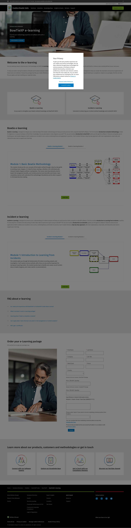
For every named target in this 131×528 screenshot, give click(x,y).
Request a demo (118, 8)
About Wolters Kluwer (13, 495)
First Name (69, 350)
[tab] (55, 146)
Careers (48, 498)
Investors (48, 501)
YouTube (111, 498)
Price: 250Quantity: (72, 390)
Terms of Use (10, 521)
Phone (88, 363)
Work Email (70, 363)
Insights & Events (58, 8)
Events (9, 501)
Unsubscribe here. (71, 422)
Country (69, 370)
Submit (71, 430)
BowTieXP (44, 488)
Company (69, 356)
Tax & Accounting (31, 501)
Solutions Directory (18, 488)
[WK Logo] (13, 517)
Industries (40, 8)
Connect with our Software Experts (21, 469)
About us (68, 498)
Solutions (33, 8)
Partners (67, 8)
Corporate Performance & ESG (35, 504)
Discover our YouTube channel (109, 468)
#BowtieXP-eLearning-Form (65, 197)
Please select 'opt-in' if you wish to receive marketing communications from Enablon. (86, 413)
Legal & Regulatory (32, 512)
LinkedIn (106, 498)
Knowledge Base (48, 8)
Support (73, 8)
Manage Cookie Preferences (66, 81)
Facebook (97, 498)
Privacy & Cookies (21, 521)
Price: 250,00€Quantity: (72, 380)
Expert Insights (50, 495)
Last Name (89, 350)
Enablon (27, 488)
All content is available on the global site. (43, 1)
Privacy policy (72, 426)
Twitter (101, 498)
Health (29, 498)
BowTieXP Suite (35, 488)
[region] (66, 71)
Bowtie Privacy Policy (54, 521)
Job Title (89, 356)
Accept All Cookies (66, 85)
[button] (32, 306)
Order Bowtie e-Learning (17, 40)
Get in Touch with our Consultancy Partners (80, 469)
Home (9, 488)
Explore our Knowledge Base (51, 468)
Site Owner (49, 504)
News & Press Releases (13, 498)
